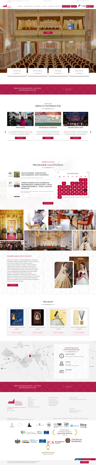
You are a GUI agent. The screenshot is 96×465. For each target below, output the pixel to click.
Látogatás (57, 6)
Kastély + (44, 6)
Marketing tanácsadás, (11, 419)
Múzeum (20, 6)
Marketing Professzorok (28, 419)
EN (86, 0)
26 (68, 193)
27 (72, 193)
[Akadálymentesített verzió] (84, 6)
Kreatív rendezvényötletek (54, 402)
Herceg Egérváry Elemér (53, 404)
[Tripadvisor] (83, 0)
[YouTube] (81, 0)
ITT (66, 372)
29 (81, 193)
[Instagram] (79, 0)
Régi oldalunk (30, 405)
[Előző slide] (1, 41)
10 (59, 186)
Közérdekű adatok (31, 399)
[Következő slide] (94, 41)
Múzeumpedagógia (28, 6)
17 (59, 190)
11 (64, 186)
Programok (51, 6)
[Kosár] (79, 6)
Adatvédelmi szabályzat (57, 418)
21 (76, 190)
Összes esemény (48, 203)
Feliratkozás (68, 89)
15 (81, 186)
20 (72, 190)
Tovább (48, 32)
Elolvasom (13, 285)
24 (59, 193)
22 (81, 190)
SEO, (17, 419)
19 (68, 190)
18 (64, 190)
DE (88, 0)
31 (59, 197)
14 (76, 186)
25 (64, 193)
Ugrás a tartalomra (3, 0)
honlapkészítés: (21, 419)
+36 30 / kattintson (77, 410)
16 (85, 186)
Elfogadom (84, 462)
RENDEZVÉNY (38, 6)
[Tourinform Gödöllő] (90, 6)
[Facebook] (77, 0)
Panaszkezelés (31, 402)
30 (85, 193)
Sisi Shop (74, 6)
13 (72, 186)
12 (68, 186)
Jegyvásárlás (66, 6)
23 (85, 190)
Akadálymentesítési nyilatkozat (34, 406)
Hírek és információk (48, 106)
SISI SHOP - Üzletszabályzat (68, 418)
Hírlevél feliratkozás (52, 399)
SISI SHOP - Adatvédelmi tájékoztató (81, 418)
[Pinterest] (80, 0)
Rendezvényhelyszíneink (53, 401)
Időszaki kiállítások (48, 27)
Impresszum (30, 401)
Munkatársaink (31, 404)
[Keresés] (82, 6)
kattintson (76, 412)
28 (76, 193)
